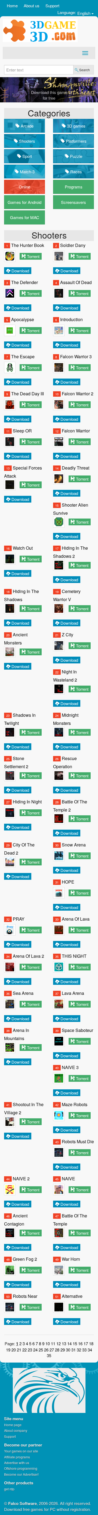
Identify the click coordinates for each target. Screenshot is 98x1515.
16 (80, 1343)
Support (52, 5)
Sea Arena (23, 993)
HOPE (68, 882)
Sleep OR (22, 431)
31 (73, 1350)
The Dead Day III (27, 393)
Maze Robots (74, 1104)
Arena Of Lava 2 (28, 956)
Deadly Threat (75, 468)
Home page (13, 1424)
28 (57, 1350)
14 (69, 1343)
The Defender (24, 282)
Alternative (72, 1296)
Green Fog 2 (25, 1259)
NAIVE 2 (21, 1178)
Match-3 (27, 171)
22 (24, 1350)
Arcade (26, 126)
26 (46, 1350)
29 (62, 1350)
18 (91, 1343)
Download (20, 270)
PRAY (18, 919)
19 (8, 1350)
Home (12, 5)
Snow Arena (74, 845)
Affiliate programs (17, 1457)
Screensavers (73, 202)
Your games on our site (21, 1451)
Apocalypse (22, 319)
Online (24, 187)
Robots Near (25, 1296)
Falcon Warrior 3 (76, 356)
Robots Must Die (78, 1141)
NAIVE (68, 1178)
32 (79, 1350)
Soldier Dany (72, 245)
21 (19, 1350)
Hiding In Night (27, 802)
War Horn (71, 1259)
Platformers (76, 141)
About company (15, 1430)
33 (84, 1350)
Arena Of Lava (76, 919)
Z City (67, 634)
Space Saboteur (77, 1030)
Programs (73, 187)
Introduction (71, 319)
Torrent (33, 256)
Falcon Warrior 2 (77, 393)
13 (64, 1343)
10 (47, 1343)
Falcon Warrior (76, 431)
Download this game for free (49, 95)
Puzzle (75, 156)
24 (35, 1350)
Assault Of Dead (76, 282)
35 (49, 1355)
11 (53, 1343)
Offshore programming (20, 1468)
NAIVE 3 (70, 1067)
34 (90, 1350)
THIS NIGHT (74, 956)
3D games (75, 126)
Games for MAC (24, 217)
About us (31, 5)
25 (41, 1350)
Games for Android (24, 202)
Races (75, 171)
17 (86, 1343)
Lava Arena (73, 993)
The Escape (23, 356)
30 (68, 1350)
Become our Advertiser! (21, 1474)
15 (75, 1343)
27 (52, 1350)
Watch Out (23, 548)
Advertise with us (16, 1462)
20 (13, 1350)
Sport (26, 156)
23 (30, 1350)
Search (84, 69)
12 (58, 1343)
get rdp (9, 1489)
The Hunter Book (27, 245)
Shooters (26, 141)
